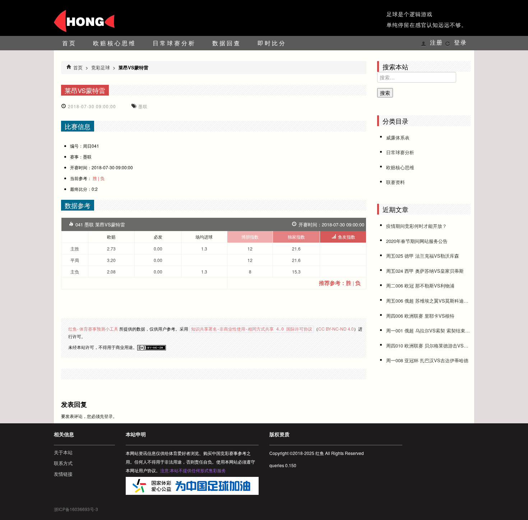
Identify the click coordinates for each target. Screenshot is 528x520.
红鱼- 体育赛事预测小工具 (93, 329)
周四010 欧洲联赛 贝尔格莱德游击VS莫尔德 (428, 345)
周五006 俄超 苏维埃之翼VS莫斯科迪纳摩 (428, 300)
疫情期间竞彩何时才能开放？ (416, 225)
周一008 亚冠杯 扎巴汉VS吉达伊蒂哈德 (427, 360)
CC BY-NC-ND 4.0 (336, 329)
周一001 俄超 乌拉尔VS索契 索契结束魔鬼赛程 (428, 330)
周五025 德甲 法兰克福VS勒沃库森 (422, 255)
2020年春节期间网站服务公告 (417, 241)
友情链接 (63, 473)
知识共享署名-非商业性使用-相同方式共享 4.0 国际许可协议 (251, 329)
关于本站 (63, 452)
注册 (436, 43)
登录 (460, 43)
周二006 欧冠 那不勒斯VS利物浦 (420, 285)
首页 (69, 43)
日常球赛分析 (174, 43)
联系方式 (63, 463)
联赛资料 (395, 182)
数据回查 (226, 43)
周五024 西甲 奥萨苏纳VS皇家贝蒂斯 (425, 270)
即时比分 (272, 43)
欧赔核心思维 (114, 43)
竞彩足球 (100, 67)
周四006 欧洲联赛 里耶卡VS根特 (420, 315)
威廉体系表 (397, 137)
